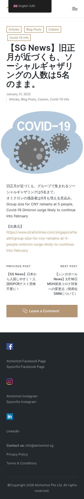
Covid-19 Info (19, 37)
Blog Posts (34, 29)
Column (53, 29)
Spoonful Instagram (21, 402)
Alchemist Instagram (21, 396)
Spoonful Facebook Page (25, 367)
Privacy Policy (17, 454)
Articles (14, 29)
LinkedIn (12, 431)
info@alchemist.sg (39, 445)
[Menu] (75, 8)
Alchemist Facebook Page (26, 361)
